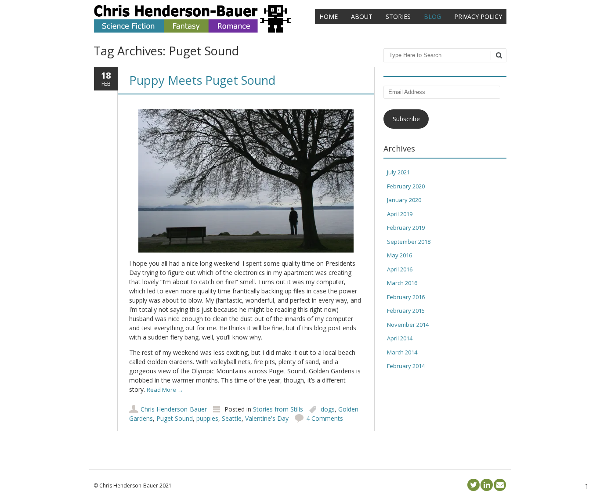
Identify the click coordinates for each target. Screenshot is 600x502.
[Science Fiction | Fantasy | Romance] (192, 30)
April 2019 (399, 214)
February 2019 (406, 227)
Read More (165, 390)
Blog (432, 16)
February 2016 (406, 297)
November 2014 (408, 325)
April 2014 (399, 338)
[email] (499, 484)
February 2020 (406, 186)
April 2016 (399, 269)
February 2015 (406, 310)
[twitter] (473, 484)
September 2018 (408, 242)
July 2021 (398, 172)
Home (328, 16)
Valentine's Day (267, 418)
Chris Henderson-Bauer (174, 409)
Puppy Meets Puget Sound (202, 80)
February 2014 (406, 366)
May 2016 (399, 255)
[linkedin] (486, 484)
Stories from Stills (278, 409)
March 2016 (402, 283)
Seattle (232, 418)
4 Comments (324, 418)
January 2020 (404, 200)
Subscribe (406, 119)
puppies (207, 418)
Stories (398, 16)
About (361, 16)
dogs (328, 409)
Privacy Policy (478, 16)
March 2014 (402, 352)
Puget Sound (174, 418)
